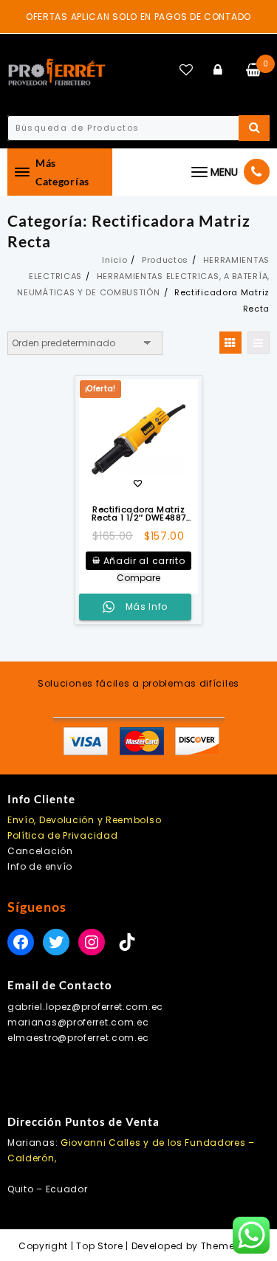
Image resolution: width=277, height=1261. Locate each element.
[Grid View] (230, 342)
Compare (138, 578)
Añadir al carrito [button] (144, 560)
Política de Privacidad (62, 835)
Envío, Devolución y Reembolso (84, 820)
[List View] (258, 342)
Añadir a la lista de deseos (138, 484)
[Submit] (254, 128)
